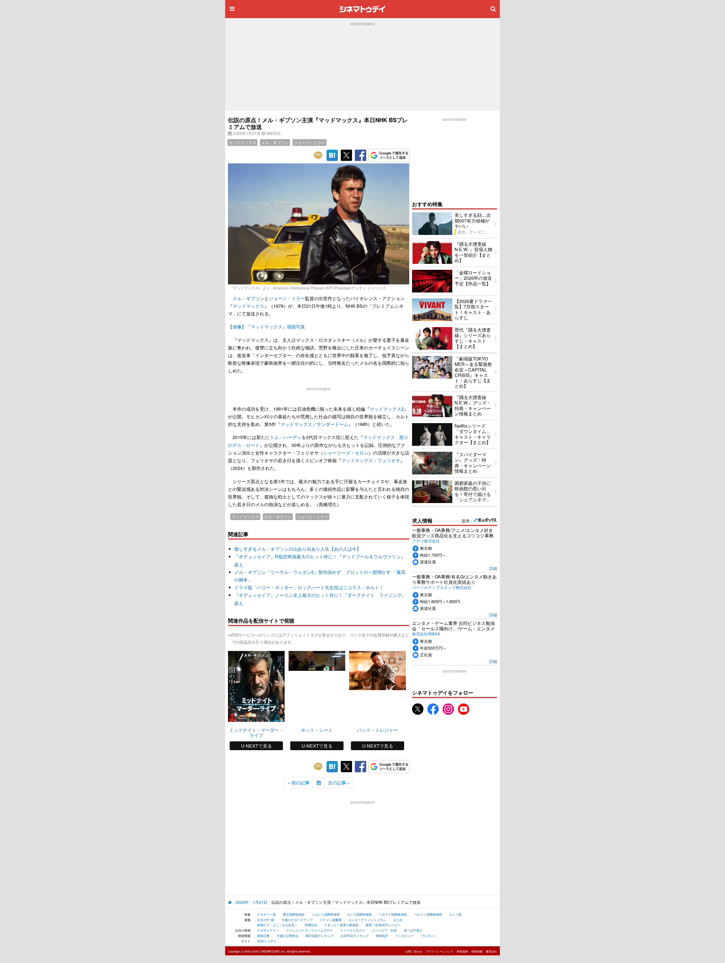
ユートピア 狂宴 (384, 930)
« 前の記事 (299, 782)
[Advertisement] (362, 68)
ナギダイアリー (268, 930)
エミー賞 (455, 914)
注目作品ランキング (355, 935)
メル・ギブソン (275, 142)
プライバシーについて (439, 951)
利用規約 (462, 951)
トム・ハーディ (286, 437)
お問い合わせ (413, 951)
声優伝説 (311, 924)
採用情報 (477, 951)
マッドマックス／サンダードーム (314, 424)
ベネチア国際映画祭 (393, 914)
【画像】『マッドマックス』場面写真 (266, 326)
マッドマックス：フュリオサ (370, 460)
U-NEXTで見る (256, 746)
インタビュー (404, 935)
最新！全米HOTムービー (383, 924)
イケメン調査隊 (331, 919)
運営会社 (491, 951)
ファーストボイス (352, 930)
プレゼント (429, 935)
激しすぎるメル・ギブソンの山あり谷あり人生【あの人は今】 (297, 549)
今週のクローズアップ (297, 919)
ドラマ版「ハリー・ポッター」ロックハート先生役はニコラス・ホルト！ (309, 587)
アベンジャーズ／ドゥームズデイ (309, 930)
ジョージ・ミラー (309, 142)
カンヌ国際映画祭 (359, 914)
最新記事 (263, 935)
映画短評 (382, 935)
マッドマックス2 (387, 409)
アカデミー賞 (266, 914)
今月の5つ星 (265, 919)
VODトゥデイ (266, 941)
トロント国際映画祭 (326, 914)
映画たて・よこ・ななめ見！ (277, 924)
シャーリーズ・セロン (345, 452)
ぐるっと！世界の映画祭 (341, 924)
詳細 (493, 568)
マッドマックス (242, 142)
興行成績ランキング (320, 935)
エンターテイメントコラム (367, 919)
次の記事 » (339, 782)
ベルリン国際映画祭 (428, 914)
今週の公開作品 (287, 935)
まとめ (397, 919)
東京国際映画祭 (294, 914)
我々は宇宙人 (413, 930)
